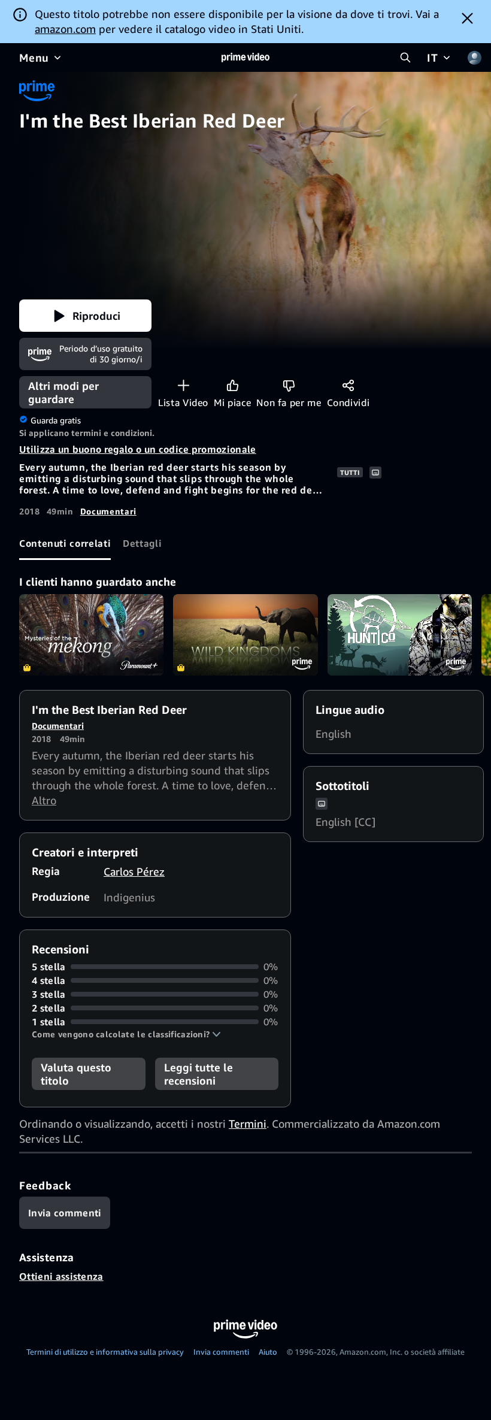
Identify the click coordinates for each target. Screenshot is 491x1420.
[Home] (245, 57)
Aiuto (268, 1352)
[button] (85, 315)
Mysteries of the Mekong (91, 635)
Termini (247, 1123)
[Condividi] (348, 385)
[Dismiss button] (467, 18)
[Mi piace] (232, 385)
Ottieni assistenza (61, 1276)
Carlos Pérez (134, 871)
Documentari (108, 511)
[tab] (65, 544)
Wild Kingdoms (245, 635)
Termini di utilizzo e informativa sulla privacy (105, 1352)
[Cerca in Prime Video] (405, 57)
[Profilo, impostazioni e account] (474, 57)
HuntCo (400, 635)
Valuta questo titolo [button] (76, 1074)
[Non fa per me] (289, 385)
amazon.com (65, 28)
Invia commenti (221, 1352)
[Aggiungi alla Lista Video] (183, 385)
